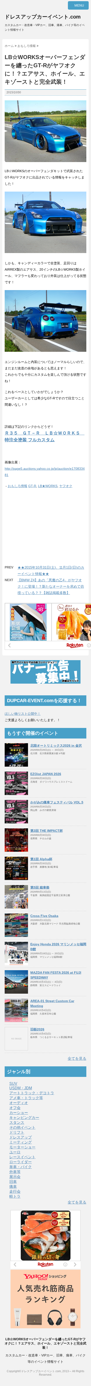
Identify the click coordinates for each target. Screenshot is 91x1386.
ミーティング (20, 1142)
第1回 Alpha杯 (41, 859)
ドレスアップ (20, 1137)
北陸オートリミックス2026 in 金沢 (56, 745)
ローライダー (20, 1162)
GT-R (32, 486)
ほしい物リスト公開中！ (23, 714)
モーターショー (22, 1147)
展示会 (15, 1177)
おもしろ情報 (17, 486)
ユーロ (15, 1152)
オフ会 (15, 1108)
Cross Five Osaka (44, 916)
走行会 (15, 1191)
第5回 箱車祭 (39, 887)
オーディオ (18, 1103)
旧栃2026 (37, 1029)
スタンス (16, 1123)
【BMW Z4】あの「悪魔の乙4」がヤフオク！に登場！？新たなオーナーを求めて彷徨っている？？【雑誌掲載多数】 (51, 586)
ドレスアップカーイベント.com (43, 17)
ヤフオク (65, 486)
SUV (13, 1084)
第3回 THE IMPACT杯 (46, 831)
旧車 (13, 1182)
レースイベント (22, 1157)
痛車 (13, 1187)
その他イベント (22, 1127)
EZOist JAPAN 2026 (45, 774)
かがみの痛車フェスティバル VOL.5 (56, 802)
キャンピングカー (24, 1118)
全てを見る (77, 1058)
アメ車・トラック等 (26, 1098)
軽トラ (15, 1196)
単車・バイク (20, 1167)
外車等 (15, 1172)
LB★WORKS (47, 486)
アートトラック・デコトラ (31, 1093)
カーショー (18, 1113)
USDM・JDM (20, 1088)
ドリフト (16, 1132)
